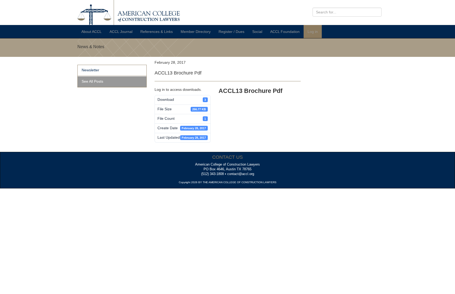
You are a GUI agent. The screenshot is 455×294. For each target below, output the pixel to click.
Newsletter (90, 70)
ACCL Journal (121, 31)
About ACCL (91, 31)
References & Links (156, 31)
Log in (313, 31)
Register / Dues (231, 31)
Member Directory (196, 31)
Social (257, 31)
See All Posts (92, 81)
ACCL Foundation (285, 31)
